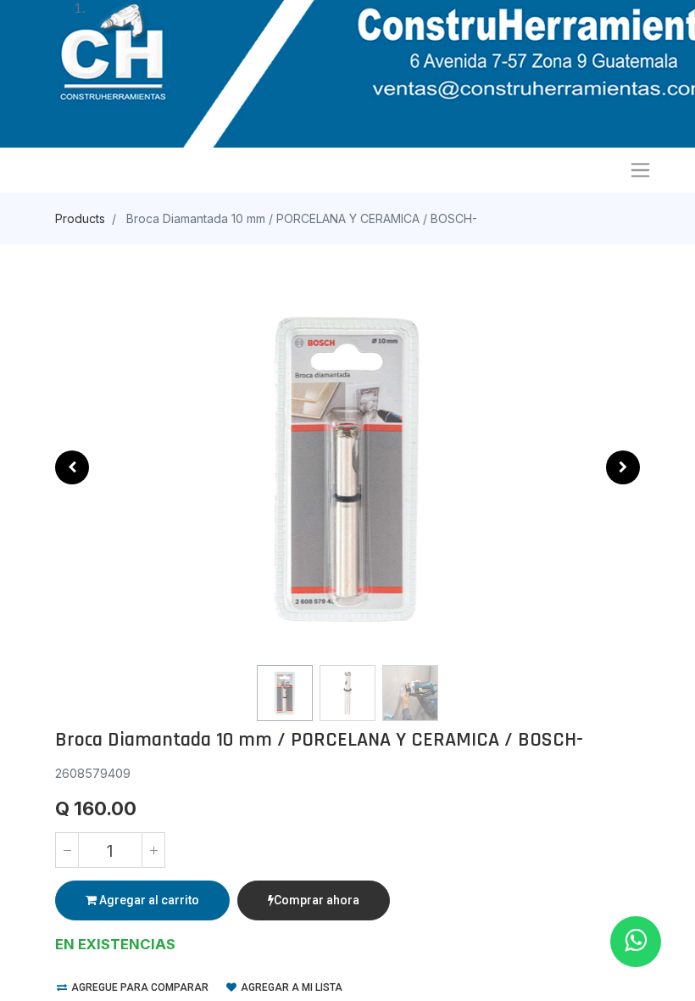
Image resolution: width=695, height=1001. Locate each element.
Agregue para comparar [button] (138, 987)
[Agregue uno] (153, 850)
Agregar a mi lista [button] (290, 987)
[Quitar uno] (67, 850)
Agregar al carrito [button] (148, 900)
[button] (72, 467)
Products (80, 218)
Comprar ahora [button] (316, 900)
